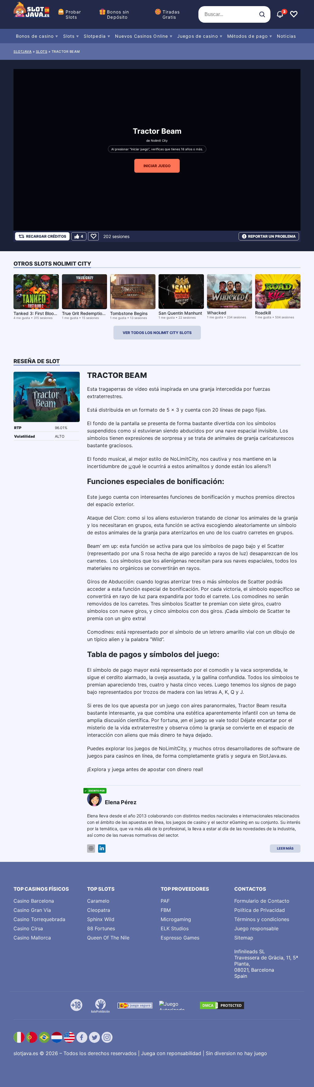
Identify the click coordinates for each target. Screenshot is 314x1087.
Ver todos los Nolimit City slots (157, 332)
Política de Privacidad (259, 910)
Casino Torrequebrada (39, 919)
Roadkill (263, 312)
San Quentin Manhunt (180, 313)
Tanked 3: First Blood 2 (36, 313)
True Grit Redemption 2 (85, 313)
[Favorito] (93, 236)
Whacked (216, 312)
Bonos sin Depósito (118, 14)
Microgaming (176, 919)
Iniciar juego (157, 165)
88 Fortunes (101, 928)
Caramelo (98, 901)
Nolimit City (159, 140)
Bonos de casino (35, 36)
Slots (69, 36)
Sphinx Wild (100, 919)
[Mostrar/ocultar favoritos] (293, 14)
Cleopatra (98, 910)
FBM (166, 910)
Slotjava (22, 51)
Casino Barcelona (33, 901)
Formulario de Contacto (261, 901)
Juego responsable (256, 928)
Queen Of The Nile (108, 938)
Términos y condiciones (261, 919)
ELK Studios (175, 928)
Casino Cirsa (28, 928)
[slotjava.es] (31, 14)
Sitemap (243, 938)
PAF (165, 901)
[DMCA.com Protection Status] (222, 1005)
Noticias (286, 36)
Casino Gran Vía (32, 910)
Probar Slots (73, 14)
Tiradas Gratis (171, 14)
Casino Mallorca (32, 938)
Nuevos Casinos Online (141, 36)
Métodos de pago (247, 36)
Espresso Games (180, 938)
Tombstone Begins (129, 313)
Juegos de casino (197, 36)
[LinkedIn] (101, 848)
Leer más (285, 848)
